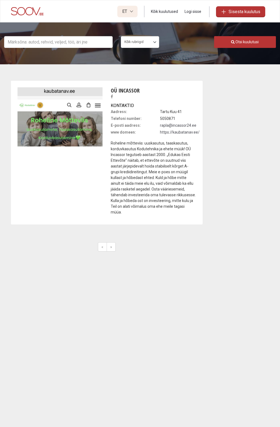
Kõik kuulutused (164, 11)
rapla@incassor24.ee (178, 125)
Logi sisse (193, 11)
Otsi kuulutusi (247, 42)
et (125, 11)
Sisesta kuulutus (244, 11)
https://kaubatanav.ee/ (180, 132)
